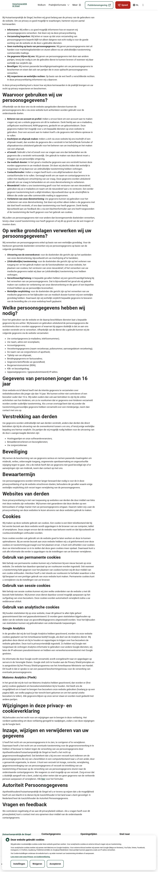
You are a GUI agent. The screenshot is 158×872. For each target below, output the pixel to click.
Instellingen (19, 864)
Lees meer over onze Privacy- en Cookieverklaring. (30, 857)
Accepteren (55, 864)
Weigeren (37, 864)
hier (43, 779)
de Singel (19, 5)
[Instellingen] (143, 5)
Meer (75, 5)
